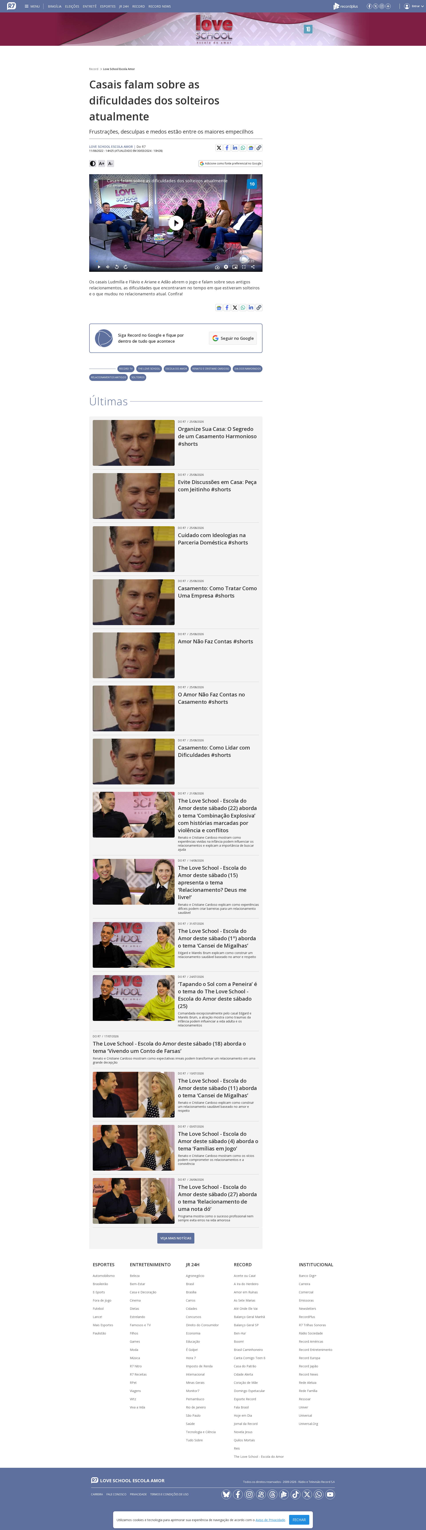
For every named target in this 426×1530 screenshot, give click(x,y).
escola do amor (176, 368)
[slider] (170, 261)
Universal (305, 1415)
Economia (193, 1333)
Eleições (72, 6)
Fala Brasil (241, 1407)
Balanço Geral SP (246, 1325)
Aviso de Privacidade (270, 1520)
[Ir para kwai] (261, 1494)
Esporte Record (245, 1399)
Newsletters (307, 1308)
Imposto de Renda (199, 1366)
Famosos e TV (140, 1325)
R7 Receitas (138, 1374)
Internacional (195, 1374)
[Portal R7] (11, 5)
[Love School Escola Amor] (213, 29)
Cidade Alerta (243, 1374)
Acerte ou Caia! (245, 1276)
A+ (102, 163)
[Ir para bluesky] (226, 1494)
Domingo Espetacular (249, 1391)
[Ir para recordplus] (284, 1494)
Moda (134, 1350)
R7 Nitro (136, 1366)
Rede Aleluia (307, 1382)
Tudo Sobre (194, 1440)
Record (138, 6)
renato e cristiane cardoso (210, 368)
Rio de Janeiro (196, 1407)
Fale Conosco (116, 1494)
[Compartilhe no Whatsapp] (243, 147)
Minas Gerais (195, 1382)
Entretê (90, 6)
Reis (237, 1448)
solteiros (137, 377)
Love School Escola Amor (119, 69)
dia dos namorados (248, 368)
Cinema (135, 1300)
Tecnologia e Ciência (201, 1432)
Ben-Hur (240, 1333)
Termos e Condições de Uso (169, 1494)
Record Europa (309, 1358)
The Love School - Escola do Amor (259, 1456)
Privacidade (138, 1494)
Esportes (108, 6)
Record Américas (311, 1341)
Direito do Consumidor (202, 1325)
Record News (159, 6)
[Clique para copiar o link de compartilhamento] (258, 307)
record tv (126, 368)
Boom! (239, 1341)
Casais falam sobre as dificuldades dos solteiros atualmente (167, 181)
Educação (193, 1341)
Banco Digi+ (308, 1276)
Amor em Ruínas (246, 1292)
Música (135, 1358)
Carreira (304, 1284)
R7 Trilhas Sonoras (312, 1325)
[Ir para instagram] (382, 6)
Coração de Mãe (246, 1382)
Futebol (98, 1308)
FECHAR (299, 1519)
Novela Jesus (243, 1432)
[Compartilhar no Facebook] (227, 147)
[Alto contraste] (92, 163)
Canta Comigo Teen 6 (249, 1358)
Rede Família (308, 1391)
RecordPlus (307, 1317)
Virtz (133, 1399)
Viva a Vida (137, 1407)
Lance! (97, 1317)
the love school (149, 368)
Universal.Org (308, 1424)
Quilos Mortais (244, 1440)
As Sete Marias (244, 1300)
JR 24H (124, 6)
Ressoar (305, 1399)
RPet (133, 1382)
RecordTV (120, 185)
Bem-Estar (137, 1284)
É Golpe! (192, 1350)
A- (110, 163)
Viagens (135, 1391)
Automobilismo (104, 1276)
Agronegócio (195, 1276)
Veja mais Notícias (175, 1238)
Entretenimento (150, 1265)
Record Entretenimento (315, 1350)
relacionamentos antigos (108, 377)
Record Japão (308, 1366)
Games (135, 1341)
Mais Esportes (103, 1325)
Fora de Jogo (102, 1300)
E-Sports (99, 1292)
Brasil (190, 1284)
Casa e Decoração (143, 1292)
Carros (190, 1300)
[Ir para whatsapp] (318, 1494)
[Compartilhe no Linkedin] (235, 147)
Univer (303, 1407)
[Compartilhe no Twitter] (219, 147)
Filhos (134, 1333)
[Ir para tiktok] (295, 1494)
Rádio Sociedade (311, 1333)
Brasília (54, 6)
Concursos (193, 1317)
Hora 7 (191, 1358)
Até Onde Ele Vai (246, 1308)
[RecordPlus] (345, 5)
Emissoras (306, 1300)
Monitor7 (192, 1391)
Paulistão (99, 1333)
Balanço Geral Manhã (249, 1317)
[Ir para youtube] (330, 1494)
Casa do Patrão (245, 1366)
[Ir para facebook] (369, 6)
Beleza (135, 1276)
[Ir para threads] (272, 1494)
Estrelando (137, 1317)
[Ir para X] (375, 6)
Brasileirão (100, 1284)
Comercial (306, 1292)
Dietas (134, 1308)
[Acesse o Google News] (250, 148)
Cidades (191, 1308)
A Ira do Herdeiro (246, 1284)
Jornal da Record (246, 1424)
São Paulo (193, 1415)
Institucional (316, 1265)
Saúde (190, 1424)
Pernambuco (195, 1399)
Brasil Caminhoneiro (248, 1350)
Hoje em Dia (243, 1415)
